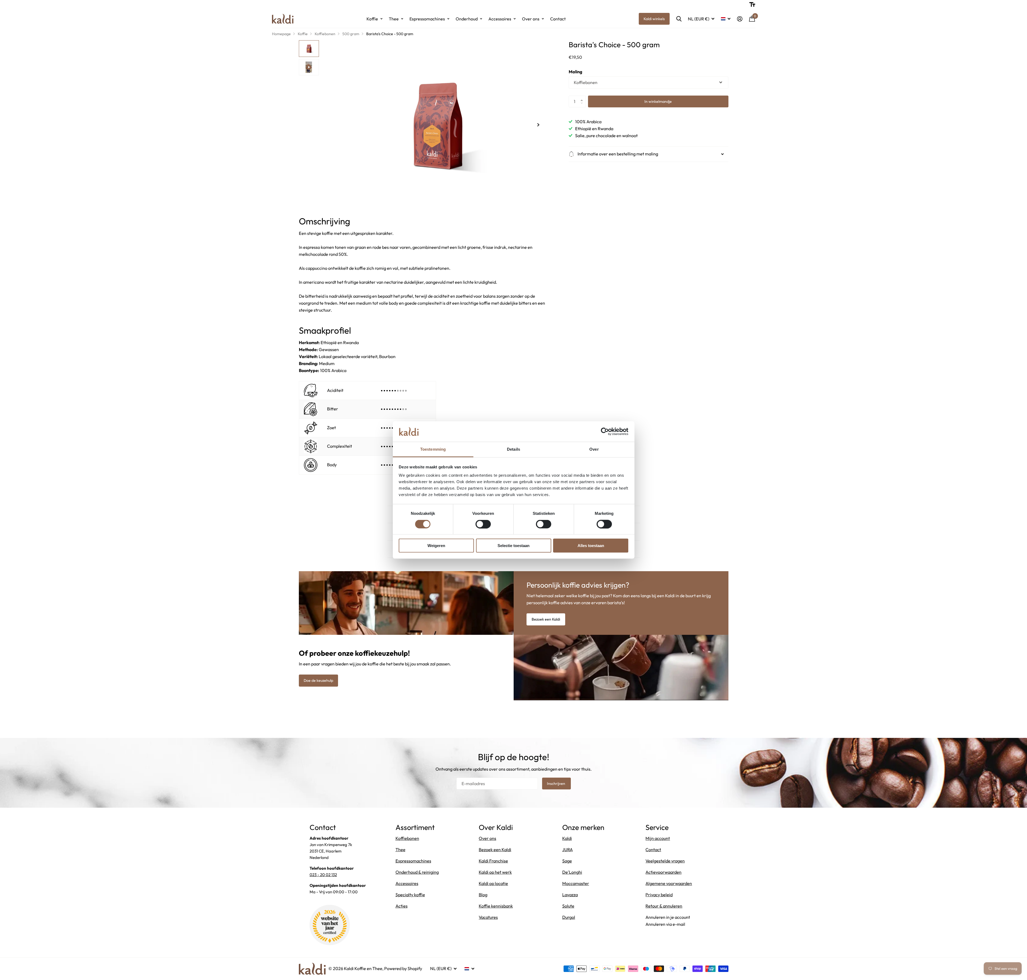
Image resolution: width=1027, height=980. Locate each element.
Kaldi (567, 838)
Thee (394, 18)
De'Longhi (572, 872)
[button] (583, 97)
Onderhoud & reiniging (417, 872)
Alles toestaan (591, 545)
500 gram (350, 33)
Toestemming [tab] (433, 449)
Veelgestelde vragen (665, 861)
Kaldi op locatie (493, 883)
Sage (567, 861)
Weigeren (436, 545)
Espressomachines (427, 18)
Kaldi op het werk (495, 872)
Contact (558, 18)
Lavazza (570, 894)
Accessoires (499, 18)
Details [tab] (513, 449)
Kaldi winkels (654, 18)
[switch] (483, 524)
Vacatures (488, 917)
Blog (483, 894)
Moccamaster (575, 883)
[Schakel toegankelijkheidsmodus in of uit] (752, 5)
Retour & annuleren (663, 906)
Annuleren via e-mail (665, 924)
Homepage (281, 33)
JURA (567, 849)
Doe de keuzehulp (318, 680)
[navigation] (309, 48)
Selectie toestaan (513, 545)
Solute (568, 906)
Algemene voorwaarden (668, 883)
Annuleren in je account (667, 917)
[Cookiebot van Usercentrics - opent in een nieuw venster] (604, 431)
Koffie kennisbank (496, 906)
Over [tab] (593, 449)
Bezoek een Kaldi (546, 619)
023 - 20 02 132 (323, 874)
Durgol (568, 917)
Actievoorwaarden (663, 872)
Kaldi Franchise (493, 861)
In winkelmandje (658, 101)
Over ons (530, 18)
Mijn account (657, 838)
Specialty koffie (410, 894)
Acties (401, 906)
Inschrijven (556, 783)
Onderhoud (467, 18)
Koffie (372, 18)
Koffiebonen (325, 33)
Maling (575, 72)
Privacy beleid (659, 894)
